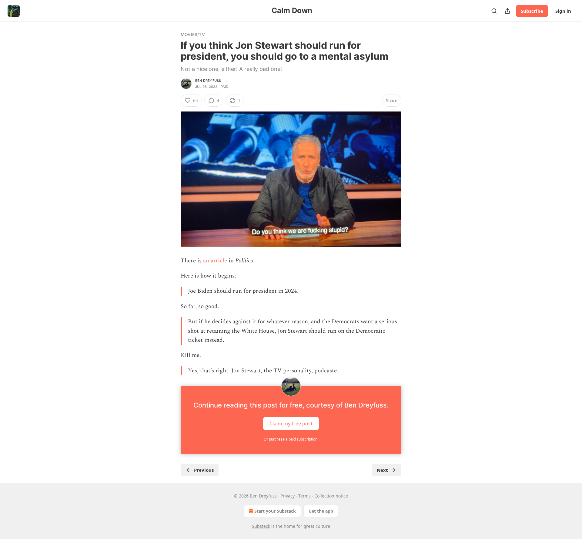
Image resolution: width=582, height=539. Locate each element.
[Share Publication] (507, 11)
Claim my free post (291, 423)
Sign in (563, 11)
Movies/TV (193, 34)
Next (382, 470)
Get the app (321, 511)
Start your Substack (275, 511)
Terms (304, 496)
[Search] (494, 11)
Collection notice (331, 496)
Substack (261, 526)
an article (214, 260)
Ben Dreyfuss (208, 80)
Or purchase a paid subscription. (291, 439)
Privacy (287, 496)
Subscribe (532, 11)
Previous (204, 470)
